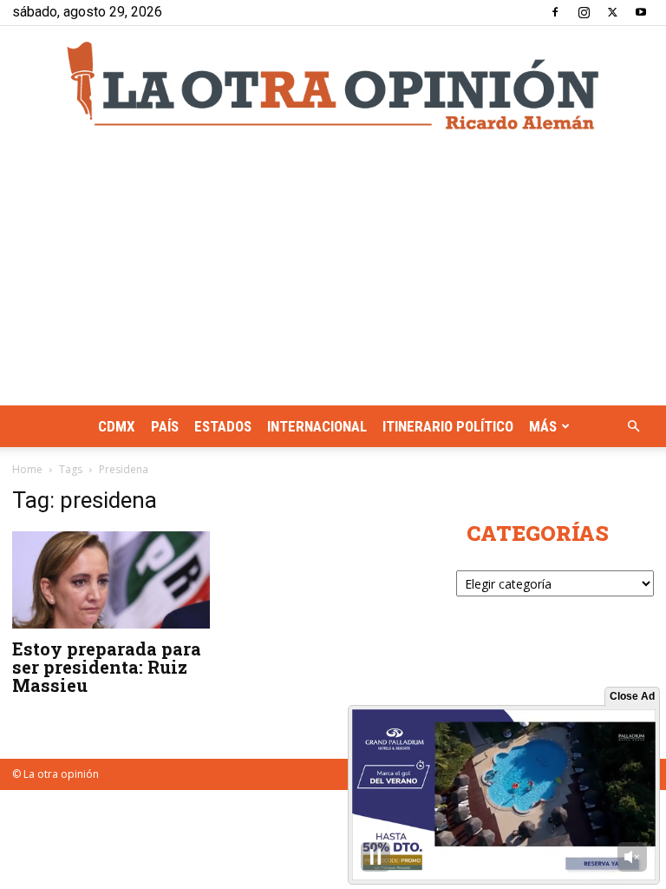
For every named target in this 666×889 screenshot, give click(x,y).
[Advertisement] (333, 275)
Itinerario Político (447, 426)
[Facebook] (555, 12)
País (165, 426)
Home (27, 469)
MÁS (543, 426)
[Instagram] (584, 12)
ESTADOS (222, 426)
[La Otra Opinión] (333, 85)
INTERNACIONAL (317, 426)
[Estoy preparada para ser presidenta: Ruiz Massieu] (111, 580)
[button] (633, 426)
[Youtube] (641, 12)
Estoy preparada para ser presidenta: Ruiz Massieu (106, 666)
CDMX (116, 426)
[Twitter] (612, 12)
